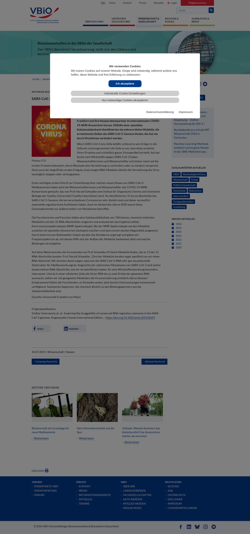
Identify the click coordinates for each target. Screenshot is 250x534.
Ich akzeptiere (125, 83)
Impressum (186, 112)
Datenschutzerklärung (160, 112)
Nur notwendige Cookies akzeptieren (125, 100)
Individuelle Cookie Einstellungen (125, 93)
